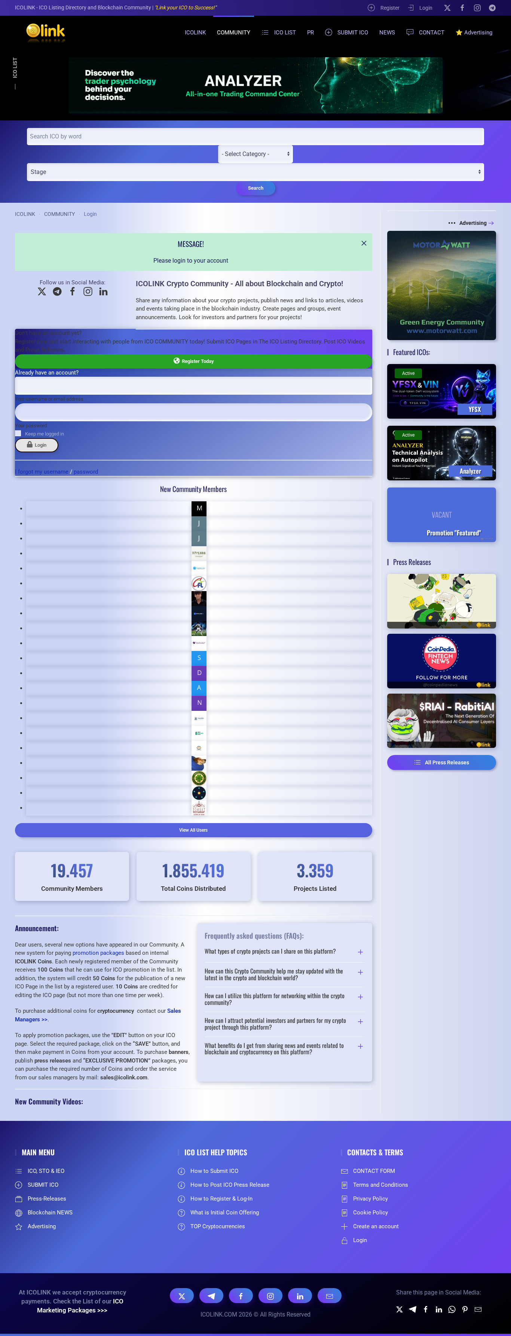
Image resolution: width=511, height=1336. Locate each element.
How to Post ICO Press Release (229, 1184)
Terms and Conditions (380, 1184)
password (86, 471)
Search (255, 188)
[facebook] (425, 1308)
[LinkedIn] (300, 1295)
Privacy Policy (370, 1198)
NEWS (387, 32)
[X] (447, 7)
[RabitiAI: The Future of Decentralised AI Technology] (441, 721)
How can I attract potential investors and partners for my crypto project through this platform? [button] (275, 1023)
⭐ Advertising (474, 32)
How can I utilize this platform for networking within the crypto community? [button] (275, 999)
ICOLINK (195, 32)
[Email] (330, 1295)
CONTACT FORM (374, 1171)
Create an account (376, 1226)
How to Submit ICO (214, 1171)
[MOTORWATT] (441, 284)
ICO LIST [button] (285, 32)
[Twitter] (399, 1308)
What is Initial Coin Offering (224, 1212)
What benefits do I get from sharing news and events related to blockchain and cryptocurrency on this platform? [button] (274, 1048)
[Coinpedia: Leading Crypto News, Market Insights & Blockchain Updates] (441, 661)
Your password (31, 425)
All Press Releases (447, 762)
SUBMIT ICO (352, 32)
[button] (364, 243)
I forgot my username (41, 471)
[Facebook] (462, 7)
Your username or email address (49, 399)
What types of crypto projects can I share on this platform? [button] (270, 952)
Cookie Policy (370, 1212)
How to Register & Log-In (221, 1198)
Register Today (197, 361)
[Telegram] (492, 7)
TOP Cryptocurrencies (217, 1226)
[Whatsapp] (452, 1308)
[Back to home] (41, 32)
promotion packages (98, 953)
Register (390, 8)
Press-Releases (47, 1198)
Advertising (473, 223)
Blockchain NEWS (50, 1212)
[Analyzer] (255, 85)
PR (310, 32)
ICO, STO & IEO (46, 1171)
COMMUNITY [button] (233, 32)
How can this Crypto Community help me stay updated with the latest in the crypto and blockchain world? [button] (274, 974)
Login (425, 8)
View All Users (193, 830)
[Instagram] (477, 7)
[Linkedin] (439, 1308)
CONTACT (431, 32)
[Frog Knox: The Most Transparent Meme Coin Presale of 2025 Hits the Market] (441, 601)
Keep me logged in (44, 434)
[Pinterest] (465, 1308)
